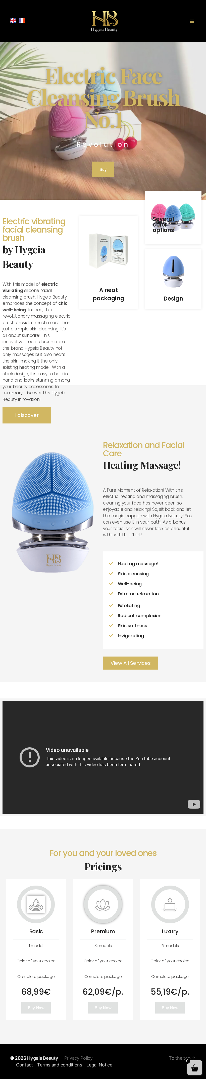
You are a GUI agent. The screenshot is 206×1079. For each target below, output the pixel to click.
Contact (24, 1064)
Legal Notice (99, 1064)
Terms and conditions (59, 1064)
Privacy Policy (78, 1058)
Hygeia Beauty (42, 1058)
